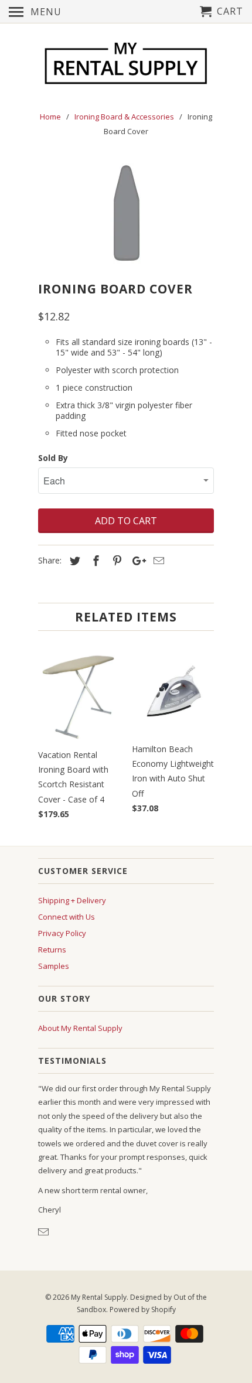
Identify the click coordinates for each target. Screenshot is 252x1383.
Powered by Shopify (143, 1309)
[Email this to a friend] (157, 561)
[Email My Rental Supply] (44, 1232)
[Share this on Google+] (136, 561)
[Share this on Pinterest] (115, 561)
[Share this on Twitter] (73, 561)
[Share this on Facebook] (94, 561)
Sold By (53, 457)
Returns (52, 949)
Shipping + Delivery (72, 900)
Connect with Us (66, 916)
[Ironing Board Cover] (126, 212)
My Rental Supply (99, 1297)
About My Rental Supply (80, 1028)
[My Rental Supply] (126, 65)
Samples (53, 966)
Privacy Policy (62, 933)
